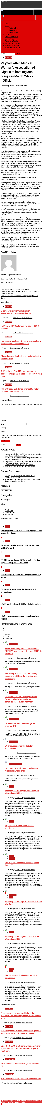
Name (3, 424)
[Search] (1, 51)
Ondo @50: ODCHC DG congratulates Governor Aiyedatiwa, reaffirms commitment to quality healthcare (23, 462)
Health (7, 526)
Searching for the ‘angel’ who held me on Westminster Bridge (22, 792)
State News (13, 30)
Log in (7, 509)
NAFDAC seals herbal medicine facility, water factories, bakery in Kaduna (20, 390)
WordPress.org (9, 514)
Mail (6, 1092)
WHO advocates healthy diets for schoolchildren (20, 467)
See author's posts (7, 282)
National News (14, 28)
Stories (11, 786)
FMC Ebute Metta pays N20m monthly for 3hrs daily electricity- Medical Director (20, 561)
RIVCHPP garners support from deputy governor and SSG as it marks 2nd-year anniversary (23, 458)
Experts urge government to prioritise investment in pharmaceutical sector (16, 312)
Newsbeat (8, 57)
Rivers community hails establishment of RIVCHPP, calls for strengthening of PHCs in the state (23, 455)
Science (12, 858)
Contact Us (8, 1090)
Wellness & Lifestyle (12, 45)
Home (7, 24)
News (7, 26)
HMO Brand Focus (11, 37)
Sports (11, 821)
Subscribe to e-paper (12, 48)
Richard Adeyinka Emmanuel (18, 86)
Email (3, 428)
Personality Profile (11, 41)
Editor (7, 476)
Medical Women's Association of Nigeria (17, 289)
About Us (8, 1088)
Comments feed (10, 513)
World (11, 897)
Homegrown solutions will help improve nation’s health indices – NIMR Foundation (21, 342)
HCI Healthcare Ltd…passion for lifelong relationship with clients (22, 480)
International (13, 742)
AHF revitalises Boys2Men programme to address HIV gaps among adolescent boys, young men (21, 374)
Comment (4, 420)
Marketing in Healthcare (13, 43)
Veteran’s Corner (11, 39)
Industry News (14, 32)
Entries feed (9, 511)
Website (3, 432)
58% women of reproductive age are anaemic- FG (20, 465)
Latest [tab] (7, 634)
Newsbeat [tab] (8, 638)
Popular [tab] (7, 636)
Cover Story (9, 34)
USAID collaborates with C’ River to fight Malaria (20, 604)
